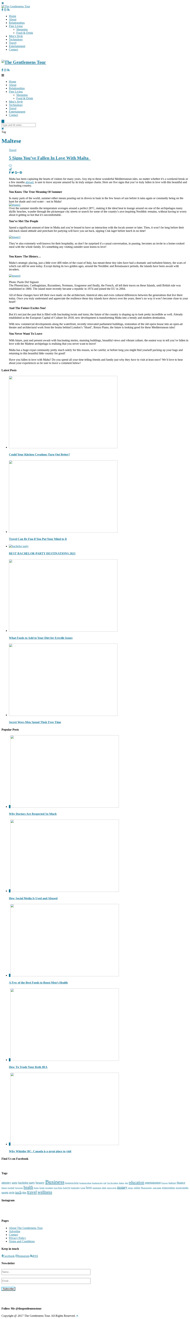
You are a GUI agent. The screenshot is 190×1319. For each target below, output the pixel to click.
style (11, 1192)
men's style (111, 1188)
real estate (157, 1188)
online (137, 1187)
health (28, 1187)
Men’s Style (16, 36)
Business (54, 1182)
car (104, 1182)
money (122, 1187)
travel (32, 1192)
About (12, 19)
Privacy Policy (17, 1238)
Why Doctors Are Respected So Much (33, 813)
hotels (42, 1188)
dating (121, 1183)
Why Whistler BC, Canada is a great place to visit (40, 1151)
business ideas (85, 1183)
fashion (172, 1182)
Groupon (19, 1188)
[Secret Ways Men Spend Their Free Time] (63, 714)
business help (72, 1182)
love (89, 1187)
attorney (6, 1182)
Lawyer (66, 1187)
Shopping (22, 29)
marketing (97, 1188)
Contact (13, 49)
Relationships (17, 22)
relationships (168, 1187)
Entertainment (17, 46)
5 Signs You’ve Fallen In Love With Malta (50, 158)
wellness (44, 1192)
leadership (75, 1188)
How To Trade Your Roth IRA (28, 1067)
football (11, 1188)
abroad (29, 182)
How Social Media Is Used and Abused (33, 898)
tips (24, 1192)
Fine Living (16, 26)
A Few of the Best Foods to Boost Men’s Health (38, 982)
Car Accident (112, 1183)
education (136, 1182)
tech (18, 1192)
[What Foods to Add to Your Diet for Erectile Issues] (63, 630)
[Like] (10, 165)
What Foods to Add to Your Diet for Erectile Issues (41, 637)
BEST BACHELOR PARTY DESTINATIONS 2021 (42, 553)
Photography (146, 1188)
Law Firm (58, 1188)
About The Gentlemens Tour (26, 1228)
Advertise (14, 1231)
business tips (97, 1183)
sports (4, 1192)
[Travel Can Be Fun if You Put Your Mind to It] (63, 531)
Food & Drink (24, 32)
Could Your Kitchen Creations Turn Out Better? (39, 454)
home (36, 1188)
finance (181, 1182)
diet (126, 1183)
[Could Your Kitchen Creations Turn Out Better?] (63, 447)
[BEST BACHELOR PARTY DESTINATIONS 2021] (19, 546)
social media (182, 1187)
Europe (164, 1183)
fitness (4, 1188)
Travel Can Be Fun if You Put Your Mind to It (38, 539)
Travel (12, 42)
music (130, 1188)
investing (49, 1188)
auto (14, 1182)
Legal (83, 1188)
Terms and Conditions (22, 1241)
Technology (16, 39)
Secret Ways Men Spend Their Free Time (35, 722)
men (104, 1187)
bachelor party (26, 1182)
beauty (40, 1182)
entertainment (153, 1182)
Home (12, 16)
